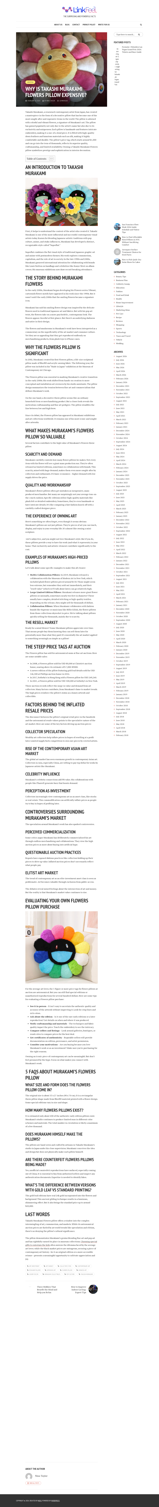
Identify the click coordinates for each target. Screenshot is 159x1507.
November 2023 (122, 479)
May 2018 (120, 724)
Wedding (119, 343)
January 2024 (121, 471)
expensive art (51, 1270)
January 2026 (121, 382)
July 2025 (120, 404)
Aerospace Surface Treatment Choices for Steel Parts (131, 252)
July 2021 (120, 583)
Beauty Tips (121, 276)
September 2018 (123, 709)
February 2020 (122, 646)
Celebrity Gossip (123, 284)
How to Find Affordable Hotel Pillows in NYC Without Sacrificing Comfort (132, 241)
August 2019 (121, 668)
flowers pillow (67, 1270)
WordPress (55, 1500)
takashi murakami (87, 1274)
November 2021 (122, 568)
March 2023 (121, 508)
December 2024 (122, 430)
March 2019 (121, 687)
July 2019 (120, 672)
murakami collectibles (52, 1274)
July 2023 (120, 493)
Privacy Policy (89, 24)
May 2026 (120, 367)
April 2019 (120, 683)
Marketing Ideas (123, 310)
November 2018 (122, 702)
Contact (76, 24)
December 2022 (122, 519)
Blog (67, 24)
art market (49, 1266)
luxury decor (33, 1274)
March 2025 (121, 419)
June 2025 (120, 408)
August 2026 (121, 356)
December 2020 (122, 609)
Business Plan (122, 280)
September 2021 (123, 575)
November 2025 (122, 389)
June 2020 (120, 631)
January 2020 (121, 649)
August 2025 (121, 401)
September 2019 (123, 664)
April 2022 (120, 549)
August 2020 (121, 623)
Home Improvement (124, 302)
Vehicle (119, 339)
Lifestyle (30, 82)
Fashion (119, 291)
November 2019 (122, 657)
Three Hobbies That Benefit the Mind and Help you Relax (47, 1289)
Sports (119, 328)
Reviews (119, 321)
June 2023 (120, 497)
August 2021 (121, 579)
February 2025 (122, 423)
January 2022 (121, 560)
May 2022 (120, 545)
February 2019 (122, 690)
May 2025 (120, 412)
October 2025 (122, 393)
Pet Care (119, 313)
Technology (121, 332)
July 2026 (120, 360)
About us (58, 24)
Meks (40, 1500)
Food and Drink (122, 295)
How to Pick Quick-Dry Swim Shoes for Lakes (131, 260)
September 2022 (123, 531)
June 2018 (120, 720)
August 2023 (121, 490)
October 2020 (122, 616)
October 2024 (122, 438)
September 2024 (123, 441)
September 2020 (123, 620)
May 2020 (120, 635)
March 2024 (121, 464)
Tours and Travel (123, 336)
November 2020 (122, 612)
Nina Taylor (51, 100)
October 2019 (122, 661)
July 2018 (120, 716)
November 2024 (122, 434)
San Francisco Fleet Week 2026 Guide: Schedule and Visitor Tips (130, 228)
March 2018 (121, 731)
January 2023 (121, 516)
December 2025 (122, 386)
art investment (34, 1266)
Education (120, 287)
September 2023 (123, 486)
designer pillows (35, 1270)
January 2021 (121, 605)
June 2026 (120, 363)
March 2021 (121, 597)
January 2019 (121, 694)
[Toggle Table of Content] (50, 159)
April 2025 (120, 415)
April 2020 (120, 638)
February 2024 (122, 467)
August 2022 (121, 534)
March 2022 (121, 553)
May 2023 (120, 501)
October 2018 (122, 705)
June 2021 (120, 586)
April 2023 (120, 505)
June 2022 (120, 542)
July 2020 (120, 627)
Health (119, 299)
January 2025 (121, 427)
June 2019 (120, 675)
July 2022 (120, 538)
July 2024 (120, 449)
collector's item (65, 1266)
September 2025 (123, 397)
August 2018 (121, 713)
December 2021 (122, 564)
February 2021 (122, 601)
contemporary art (83, 1266)
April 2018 (120, 728)
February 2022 (122, 557)
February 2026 (122, 378)
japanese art (82, 1270)
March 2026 (121, 375)
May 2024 (120, 456)
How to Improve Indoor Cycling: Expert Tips (78, 1289)
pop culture (70, 1274)
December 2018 (122, 698)
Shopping (120, 325)
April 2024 (120, 460)
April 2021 (120, 594)
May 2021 (120, 590)
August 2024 (121, 445)
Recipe (119, 317)
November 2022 (122, 523)
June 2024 (120, 453)
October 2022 (122, 527)
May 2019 (120, 679)
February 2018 (122, 735)
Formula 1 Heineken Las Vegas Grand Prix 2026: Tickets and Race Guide (132, 49)
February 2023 (122, 512)
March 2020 (121, 642)
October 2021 (122, 571)
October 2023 (122, 482)
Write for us (104, 24)
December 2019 (122, 653)
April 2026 (120, 371)
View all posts (34, 1483)
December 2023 (122, 475)
